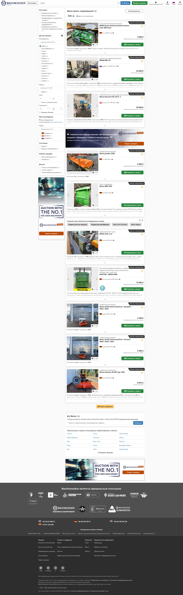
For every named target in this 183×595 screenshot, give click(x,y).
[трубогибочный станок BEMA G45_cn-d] (82, 242)
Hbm (95, 449)
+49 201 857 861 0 (84, 522)
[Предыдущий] (68, 34)
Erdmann (96, 437)
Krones (45, 78)
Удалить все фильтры (85, 16)
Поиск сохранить (106, 406)
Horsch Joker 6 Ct (149, 533)
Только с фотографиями (50, 167)
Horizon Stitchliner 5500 (51, 533)
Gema (95, 445)
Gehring (45, 61)
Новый (44, 146)
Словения (48, 138)
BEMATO (45, 58)
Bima (69, 445)
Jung (44, 51)
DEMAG (45, 68)
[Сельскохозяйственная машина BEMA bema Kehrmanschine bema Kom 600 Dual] (82, 34)
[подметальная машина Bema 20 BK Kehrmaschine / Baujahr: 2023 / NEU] (82, 315)
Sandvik (45, 66)
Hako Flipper (135, 224)
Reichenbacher (47, 63)
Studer (45, 56)
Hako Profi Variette (120, 224)
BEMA (45, 46)
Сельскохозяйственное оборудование (49, 23)
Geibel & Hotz (47, 73)
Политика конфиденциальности (80, 591)
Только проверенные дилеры (52, 172)
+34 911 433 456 (48, 525)
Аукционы (46, 159)
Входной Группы (125, 445)
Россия (57, 122)
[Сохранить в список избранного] (142, 26)
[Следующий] (96, 34)
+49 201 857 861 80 (120, 522)
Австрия (47, 136)
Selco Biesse (123, 434)
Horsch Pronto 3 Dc (133, 533)
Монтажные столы (69, 533)
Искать (126, 3)
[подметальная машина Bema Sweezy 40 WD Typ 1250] (82, 381)
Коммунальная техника (50, 13)
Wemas (122, 441)
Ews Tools (96, 441)
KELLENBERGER (48, 49)
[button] (180, 3)
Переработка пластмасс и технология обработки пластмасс (52, 29)
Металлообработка (48, 16)
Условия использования (97, 591)
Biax (68, 441)
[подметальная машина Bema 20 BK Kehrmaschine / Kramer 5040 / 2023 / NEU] (82, 348)
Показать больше (106, 453)
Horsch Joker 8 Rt (118, 533)
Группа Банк (123, 449)
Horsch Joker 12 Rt (34, 533)
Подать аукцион (131, 144)
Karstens (45, 76)
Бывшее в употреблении (49, 149)
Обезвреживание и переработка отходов (52, 19)
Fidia (44, 71)
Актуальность (134, 11)
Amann (69, 434)
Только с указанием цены (49, 102)
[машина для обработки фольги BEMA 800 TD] (82, 69)
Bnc (68, 449)
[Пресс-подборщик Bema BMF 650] (82, 195)
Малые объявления (49, 157)
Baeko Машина (72, 437)
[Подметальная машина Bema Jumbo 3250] (82, 162)
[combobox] (51, 129)
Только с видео (47, 170)
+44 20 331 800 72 (48, 522)
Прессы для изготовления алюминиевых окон (94, 533)
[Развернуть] (105, 53)
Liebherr (45, 81)
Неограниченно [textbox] (47, 129)
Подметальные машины (77, 224)
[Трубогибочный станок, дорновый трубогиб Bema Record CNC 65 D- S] (82, 105)
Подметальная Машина (100, 224)
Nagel (44, 53)
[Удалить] (119, 3)
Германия (48, 133)
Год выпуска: (43, 105)
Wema (121, 437)
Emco (95, 434)
